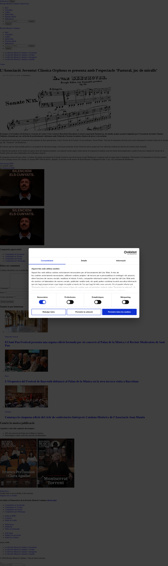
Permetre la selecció (84, 312)
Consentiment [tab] (47, 261)
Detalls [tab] (84, 261)
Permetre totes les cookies (119, 312)
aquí (80, 290)
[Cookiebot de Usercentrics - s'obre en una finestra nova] (126, 253)
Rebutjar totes (49, 312)
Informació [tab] (121, 261)
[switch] (70, 302)
